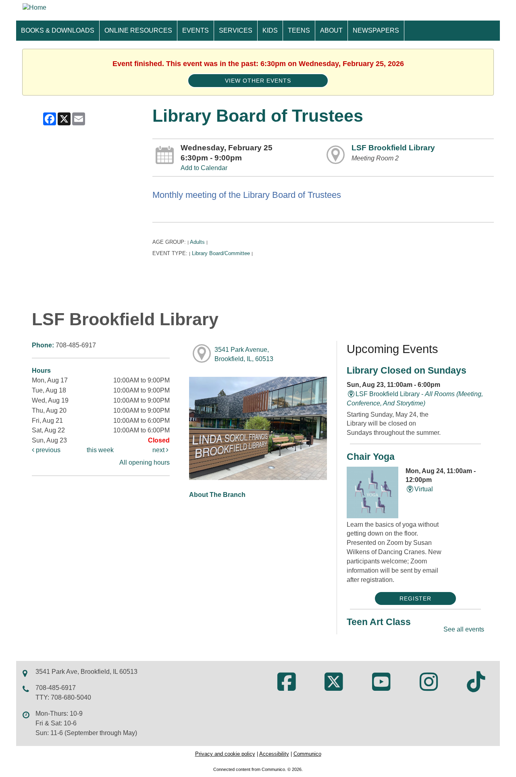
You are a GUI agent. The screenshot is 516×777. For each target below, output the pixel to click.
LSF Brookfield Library (393, 147)
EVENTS (195, 30)
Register (415, 598)
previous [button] (47, 450)
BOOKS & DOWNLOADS (57, 30)
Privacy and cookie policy (225, 754)
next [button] (159, 450)
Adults (197, 242)
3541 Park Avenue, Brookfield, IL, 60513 (243, 354)
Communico (307, 754)
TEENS (299, 30)
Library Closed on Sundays (406, 370)
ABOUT (331, 30)
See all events (463, 629)
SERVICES (235, 30)
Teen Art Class (379, 622)
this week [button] (100, 450)
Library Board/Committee (221, 253)
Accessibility (274, 754)
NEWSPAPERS (376, 30)
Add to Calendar (204, 167)
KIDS (270, 30)
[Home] (34, 7)
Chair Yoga (371, 456)
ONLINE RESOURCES (138, 30)
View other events (258, 80)
